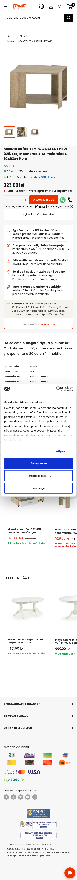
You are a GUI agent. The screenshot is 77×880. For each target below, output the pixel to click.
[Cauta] (68, 18)
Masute (24, 36)
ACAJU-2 (9, 166)
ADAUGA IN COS (43, 200)
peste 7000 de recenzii (46, 177)
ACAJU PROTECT (48, 324)
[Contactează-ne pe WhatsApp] (62, 199)
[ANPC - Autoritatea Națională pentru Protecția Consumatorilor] (38, 813)
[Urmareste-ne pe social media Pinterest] (20, 797)
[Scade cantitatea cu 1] (6, 200)
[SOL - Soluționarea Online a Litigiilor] (38, 835)
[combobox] (34, 18)
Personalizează (36, 475)
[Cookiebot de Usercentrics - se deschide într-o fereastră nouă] (56, 388)
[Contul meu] (51, 7)
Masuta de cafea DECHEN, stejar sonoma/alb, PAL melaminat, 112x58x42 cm (24, 531)
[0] (70, 6)
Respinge (38, 487)
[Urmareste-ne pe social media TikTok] (34, 797)
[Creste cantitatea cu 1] (25, 200)
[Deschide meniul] (5, 6)
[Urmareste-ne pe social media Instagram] (13, 797)
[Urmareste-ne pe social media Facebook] (6, 797)
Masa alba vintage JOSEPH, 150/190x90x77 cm (26, 641)
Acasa (11, 36)
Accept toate (38, 463)
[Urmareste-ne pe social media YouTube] (27, 797)
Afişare (61, 451)
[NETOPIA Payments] (22, 772)
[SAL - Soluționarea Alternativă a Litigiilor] (38, 824)
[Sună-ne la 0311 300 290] (70, 199)
